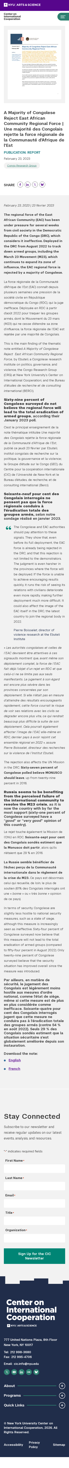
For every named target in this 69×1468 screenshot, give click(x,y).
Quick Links (14, 1405)
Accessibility (13, 1445)
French (14, 1069)
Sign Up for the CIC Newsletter (34, 1256)
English (15, 1060)
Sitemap (59, 1445)
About (9, 1386)
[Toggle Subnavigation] (62, 1386)
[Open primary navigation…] (61, 17)
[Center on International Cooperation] (16, 16)
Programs (12, 1395)
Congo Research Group (22, 165)
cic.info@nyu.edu (26, 1364)
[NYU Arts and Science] (31, 5)
